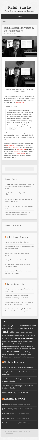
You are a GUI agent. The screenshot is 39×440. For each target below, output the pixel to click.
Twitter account (21, 153)
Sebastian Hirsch (14, 354)
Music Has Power (13, 147)
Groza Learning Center (24, 335)
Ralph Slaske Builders (17, 237)
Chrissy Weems (24, 332)
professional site (21, 149)
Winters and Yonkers (30, 357)
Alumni (17, 326)
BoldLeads (16, 328)
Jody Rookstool (19, 341)
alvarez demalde (25, 326)
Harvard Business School (8, 338)
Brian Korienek (6, 423)
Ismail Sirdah (11, 341)
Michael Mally (28, 346)
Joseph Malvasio (7, 409)
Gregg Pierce (6, 418)
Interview (29, 338)
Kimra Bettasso (18, 344)
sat (7, 354)
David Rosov (6, 404)
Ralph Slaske (19, 7)
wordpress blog (10, 145)
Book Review (28, 328)
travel (22, 357)
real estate (22, 351)
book (21, 328)
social (9, 357)
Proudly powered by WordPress (13, 431)
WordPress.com (9, 433)
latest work (17, 151)
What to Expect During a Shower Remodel (15, 393)
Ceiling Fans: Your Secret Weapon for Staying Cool (19, 289)
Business (8, 331)
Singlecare (23, 354)
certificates (17, 332)
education (11, 335)
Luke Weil (26, 344)
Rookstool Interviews (14, 399)
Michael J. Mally (11, 346)
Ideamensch (19, 339)
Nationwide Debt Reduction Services (19, 348)
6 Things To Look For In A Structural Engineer (17, 260)
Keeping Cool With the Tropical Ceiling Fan (17, 242)
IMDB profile (20, 102)
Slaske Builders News (14, 362)
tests (18, 357)
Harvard (33, 335)
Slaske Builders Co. (16, 284)
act (3, 326)
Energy (17, 335)
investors (4, 341)
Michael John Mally (19, 346)
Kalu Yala (11, 344)
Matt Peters (6, 413)
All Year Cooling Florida (10, 326)
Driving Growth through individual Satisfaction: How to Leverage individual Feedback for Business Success (19, 186)
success (14, 357)
